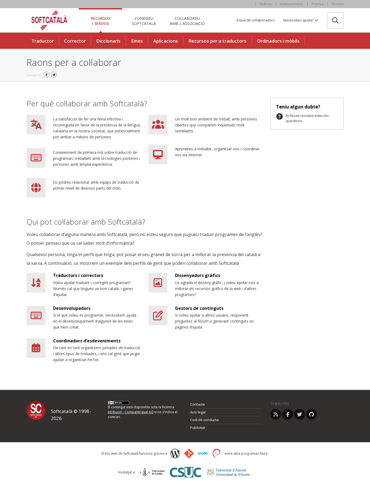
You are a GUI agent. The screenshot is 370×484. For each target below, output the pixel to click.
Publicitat (197, 427)
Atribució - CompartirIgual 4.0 (130, 412)
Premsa (317, 4)
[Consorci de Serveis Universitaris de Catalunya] (185, 472)
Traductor (42, 41)
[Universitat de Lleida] (152, 472)
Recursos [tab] (100, 21)
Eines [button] (137, 41)
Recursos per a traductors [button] (217, 41)
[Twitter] (299, 414)
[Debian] (216, 453)
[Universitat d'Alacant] (228, 472)
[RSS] (275, 414)
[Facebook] (287, 414)
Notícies (265, 4)
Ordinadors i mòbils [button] (278, 41)
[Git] (189, 453)
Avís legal (198, 412)
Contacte (197, 404)
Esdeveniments (291, 4)
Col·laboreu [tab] (187, 21)
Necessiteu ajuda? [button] (298, 20)
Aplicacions (165, 41)
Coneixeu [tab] (144, 21)
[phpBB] (203, 453)
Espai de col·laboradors (256, 20)
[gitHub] (311, 414)
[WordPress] (175, 453)
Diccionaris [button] (108, 41)
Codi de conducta (204, 419)
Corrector (75, 41)
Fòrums (337, 4)
